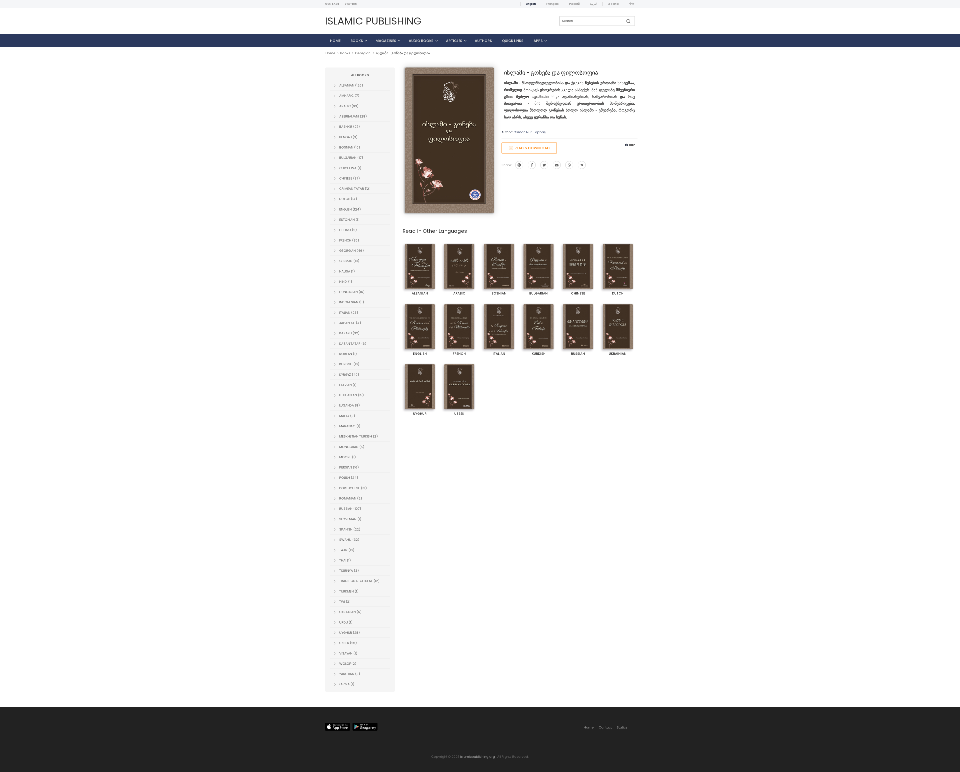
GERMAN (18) (348, 260)
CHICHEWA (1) (349, 168)
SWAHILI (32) (348, 539)
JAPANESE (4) (349, 322)
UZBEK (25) (347, 642)
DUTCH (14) (347, 198)
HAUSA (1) (346, 271)
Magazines (386, 40)
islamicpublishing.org (477, 756)
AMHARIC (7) (348, 95)
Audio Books (421, 40)
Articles (454, 40)
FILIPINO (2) (347, 230)
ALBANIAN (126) (350, 85)
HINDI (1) (345, 281)
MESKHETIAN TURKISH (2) (358, 436)
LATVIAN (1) (347, 384)
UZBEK (459, 382)
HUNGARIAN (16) (351, 292)
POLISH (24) (348, 477)
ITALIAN (499, 322)
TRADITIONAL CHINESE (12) (359, 580)
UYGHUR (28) (349, 632)
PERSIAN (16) (348, 467)
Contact (332, 4)
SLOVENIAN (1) (349, 519)
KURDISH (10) (348, 364)
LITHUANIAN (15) (351, 395)
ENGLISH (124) (349, 209)
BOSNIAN (499, 262)
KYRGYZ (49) (348, 374)
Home (335, 40)
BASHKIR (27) (349, 126)
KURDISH (538, 322)
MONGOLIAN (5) (351, 446)
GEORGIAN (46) (351, 250)
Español (613, 4)
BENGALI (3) (348, 137)
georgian (362, 53)
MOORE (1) (347, 457)
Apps (538, 40)
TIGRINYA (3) (348, 570)
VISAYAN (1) (347, 653)
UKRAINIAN (618, 322)
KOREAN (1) (347, 354)
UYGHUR (420, 382)
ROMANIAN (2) (350, 498)
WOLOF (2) (347, 663)
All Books (360, 75)
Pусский (574, 4)
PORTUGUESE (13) (352, 488)
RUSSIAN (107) (349, 508)
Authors (483, 40)
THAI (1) (344, 560)
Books (356, 40)
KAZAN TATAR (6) (352, 343)
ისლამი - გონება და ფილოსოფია (403, 53)
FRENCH (459, 322)
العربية (593, 4)
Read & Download (531, 148)
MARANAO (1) (349, 426)
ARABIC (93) (348, 106)
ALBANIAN (420, 262)
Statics (350, 4)
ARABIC (459, 262)
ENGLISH (420, 322)
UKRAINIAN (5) (350, 612)
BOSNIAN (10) (349, 147)
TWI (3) (344, 601)
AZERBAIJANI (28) (352, 116)
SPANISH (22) (349, 529)
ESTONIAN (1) (349, 219)
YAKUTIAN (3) (349, 674)
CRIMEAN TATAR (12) (354, 188)
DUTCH (617, 262)
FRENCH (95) (348, 240)
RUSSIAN (578, 322)
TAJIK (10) (346, 550)
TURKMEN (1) (348, 591)
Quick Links (513, 40)
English (531, 4)
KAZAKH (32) (349, 333)
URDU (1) (345, 622)
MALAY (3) (346, 416)
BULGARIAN (538, 262)
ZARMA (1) (346, 684)
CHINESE (578, 262)
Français (552, 4)
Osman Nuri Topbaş (530, 132)
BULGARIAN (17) (350, 157)
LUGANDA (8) (349, 405)
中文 (631, 4)
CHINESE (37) (349, 178)
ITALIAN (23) (348, 312)
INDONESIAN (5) (351, 302)
